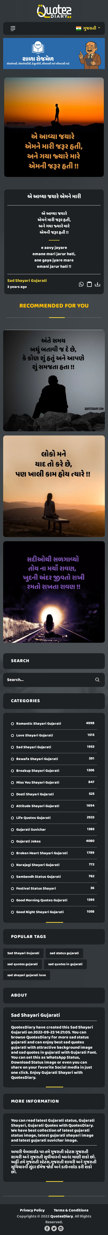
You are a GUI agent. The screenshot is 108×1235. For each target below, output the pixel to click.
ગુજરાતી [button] (89, 28)
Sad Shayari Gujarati (27, 280)
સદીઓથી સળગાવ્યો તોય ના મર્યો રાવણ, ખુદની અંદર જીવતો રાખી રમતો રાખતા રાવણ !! (54, 592)
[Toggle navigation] (12, 28)
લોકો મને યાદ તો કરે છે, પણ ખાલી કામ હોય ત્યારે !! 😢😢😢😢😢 (54, 486)
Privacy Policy (32, 1210)
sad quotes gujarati (22, 964)
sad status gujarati (64, 953)
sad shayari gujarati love (26, 975)
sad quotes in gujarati (65, 964)
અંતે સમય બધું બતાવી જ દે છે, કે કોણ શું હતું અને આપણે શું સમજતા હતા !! (54, 380)
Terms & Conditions (71, 1210)
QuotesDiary (61, 1216)
